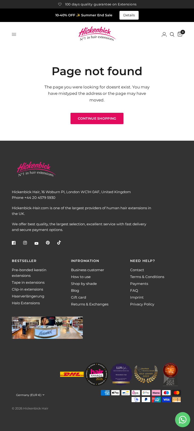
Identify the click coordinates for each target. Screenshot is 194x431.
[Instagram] (28, 243)
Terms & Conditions (147, 276)
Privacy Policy (142, 304)
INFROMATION (85, 260)
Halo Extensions (26, 303)
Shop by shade (84, 283)
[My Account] (164, 34)
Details (129, 15)
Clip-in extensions (27, 289)
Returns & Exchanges (89, 304)
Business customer (87, 270)
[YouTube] (40, 243)
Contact (137, 270)
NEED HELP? (142, 260)
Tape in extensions (28, 282)
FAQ (134, 290)
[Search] (172, 34)
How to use (81, 276)
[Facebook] (17, 243)
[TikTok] (62, 242)
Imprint (137, 297)
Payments (139, 283)
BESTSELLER (24, 260)
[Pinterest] (51, 243)
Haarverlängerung (28, 296)
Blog (75, 290)
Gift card (78, 297)
